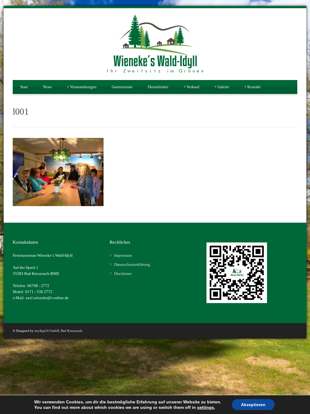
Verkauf (191, 87)
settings (205, 407)
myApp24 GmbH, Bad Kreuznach (58, 330)
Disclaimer (123, 273)
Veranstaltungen (82, 87)
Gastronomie (122, 87)
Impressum (123, 255)
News (47, 87)
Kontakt (252, 87)
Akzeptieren (253, 404)
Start (24, 87)
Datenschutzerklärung (132, 264)
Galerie (221, 87)
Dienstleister (158, 87)
